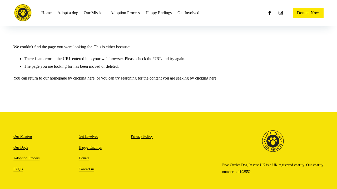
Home (46, 12)
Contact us (86, 169)
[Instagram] (280, 12)
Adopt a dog (67, 12)
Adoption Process (125, 12)
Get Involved (188, 12)
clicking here (84, 78)
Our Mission (94, 12)
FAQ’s (18, 169)
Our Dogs (20, 147)
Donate (84, 158)
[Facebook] (269, 12)
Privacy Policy (142, 136)
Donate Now (308, 12)
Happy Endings (90, 147)
